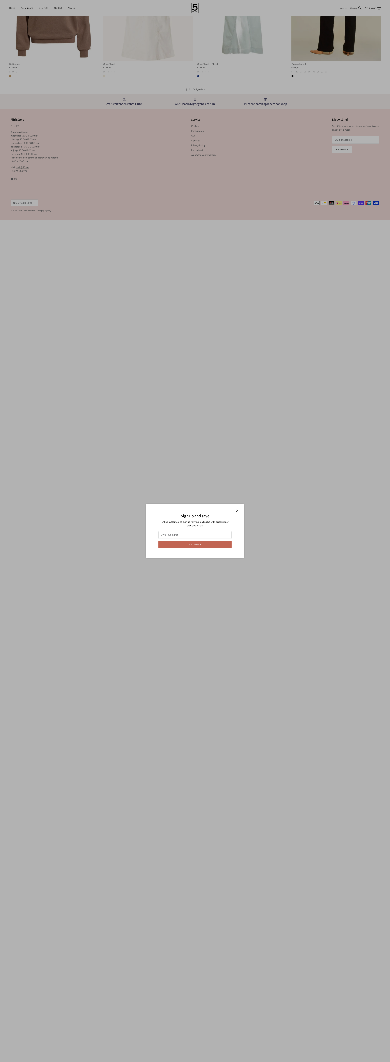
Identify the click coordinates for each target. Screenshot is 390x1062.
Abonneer (195, 544)
